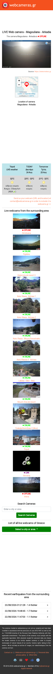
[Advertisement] (26, 20)
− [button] (19, 85)
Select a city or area (25, 529)
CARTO (31, 96)
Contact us (8, 652)
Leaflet (20, 94)
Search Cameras (26, 515)
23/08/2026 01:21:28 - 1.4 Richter (26, 605)
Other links (33, 655)
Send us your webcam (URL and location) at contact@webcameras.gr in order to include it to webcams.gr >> (30, 201)
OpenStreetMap (30, 94)
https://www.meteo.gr (43, 72)
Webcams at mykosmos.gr (25, 652)
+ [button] (19, 80)
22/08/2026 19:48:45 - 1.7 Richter (26, 611)
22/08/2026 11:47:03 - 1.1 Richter (26, 617)
